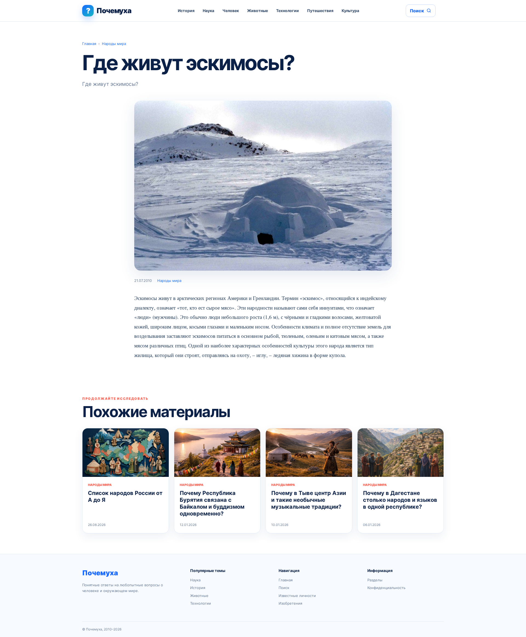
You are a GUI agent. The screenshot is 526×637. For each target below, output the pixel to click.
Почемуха (100, 573)
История (186, 10)
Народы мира (114, 43)
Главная (89, 43)
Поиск (284, 587)
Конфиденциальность (386, 587)
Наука (208, 10)
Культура (350, 10)
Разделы (374, 580)
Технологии (287, 10)
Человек (230, 10)
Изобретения (290, 603)
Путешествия (320, 10)
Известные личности (297, 595)
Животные (257, 10)
